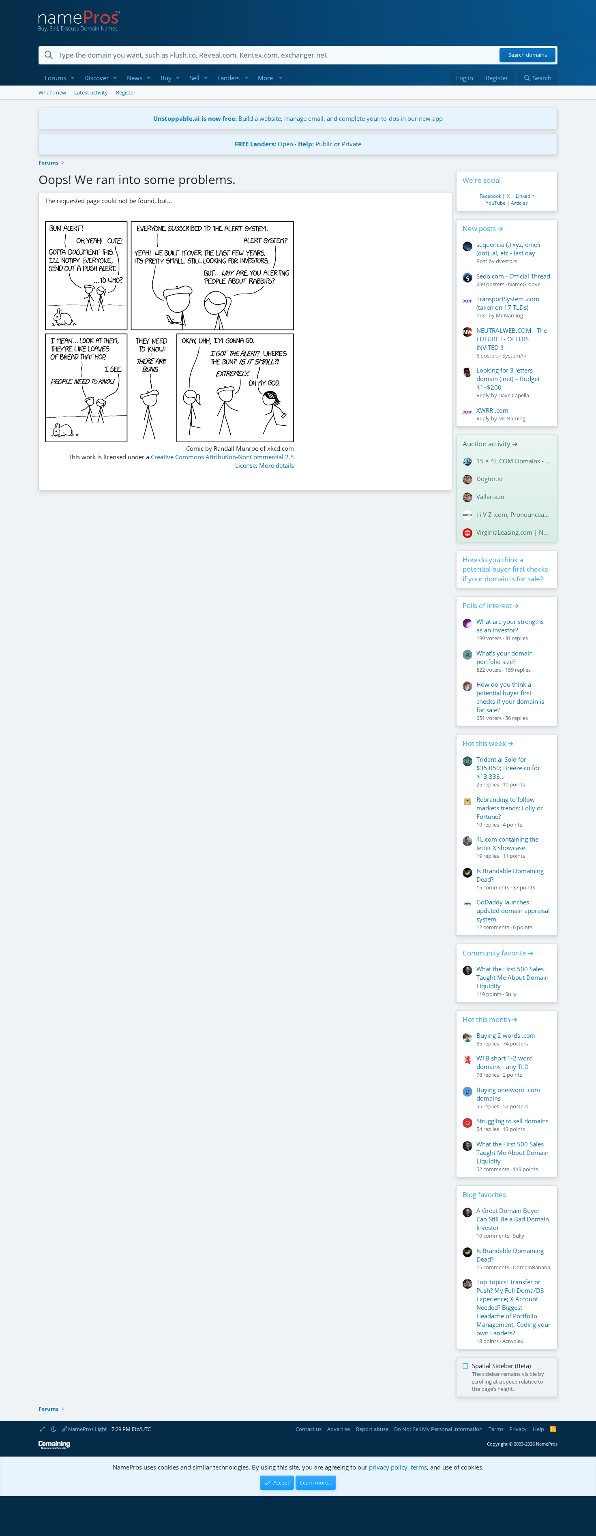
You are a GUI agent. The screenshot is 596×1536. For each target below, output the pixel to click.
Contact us (309, 1429)
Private (351, 144)
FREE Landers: (255, 144)
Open (285, 144)
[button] (72, 78)
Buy (166, 78)
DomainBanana (531, 1267)
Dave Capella (513, 395)
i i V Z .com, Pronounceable (513, 514)
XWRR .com (492, 410)
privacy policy (388, 1467)
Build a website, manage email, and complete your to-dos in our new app (298, 118)
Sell (194, 78)
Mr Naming (509, 315)
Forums (55, 78)
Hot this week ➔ (488, 743)
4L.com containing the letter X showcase (507, 843)
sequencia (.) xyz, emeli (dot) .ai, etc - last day (508, 248)
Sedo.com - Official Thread (513, 276)
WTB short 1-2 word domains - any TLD (504, 1062)
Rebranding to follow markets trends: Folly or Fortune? (509, 807)
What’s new (52, 92)
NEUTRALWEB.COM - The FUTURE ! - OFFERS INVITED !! (511, 338)
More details (276, 465)
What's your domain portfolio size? (504, 657)
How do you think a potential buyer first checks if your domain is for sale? (505, 569)
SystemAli (514, 355)
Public (323, 144)
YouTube (496, 202)
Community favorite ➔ (498, 953)
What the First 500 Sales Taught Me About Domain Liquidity (512, 977)
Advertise (338, 1429)
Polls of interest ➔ (491, 605)
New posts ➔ (483, 228)
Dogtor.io (489, 479)
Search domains (527, 55)
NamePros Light (87, 1429)
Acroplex (512, 1341)
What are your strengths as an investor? (510, 625)
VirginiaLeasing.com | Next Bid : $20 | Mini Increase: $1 (513, 532)
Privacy (518, 1429)
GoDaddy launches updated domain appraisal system (513, 910)
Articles (519, 202)
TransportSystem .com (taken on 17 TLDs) (507, 303)
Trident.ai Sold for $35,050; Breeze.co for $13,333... (508, 767)
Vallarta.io (490, 497)
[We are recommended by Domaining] (54, 1447)
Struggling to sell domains (512, 1121)
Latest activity (91, 92)
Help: (306, 144)
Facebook (490, 196)
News (134, 78)
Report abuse (372, 1429)
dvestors (506, 261)
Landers (228, 78)
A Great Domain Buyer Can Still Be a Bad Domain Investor (512, 1219)
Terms (496, 1429)
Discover (96, 78)
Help (538, 1429)
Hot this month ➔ (490, 1019)
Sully (511, 994)
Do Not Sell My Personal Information (438, 1429)
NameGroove (524, 284)
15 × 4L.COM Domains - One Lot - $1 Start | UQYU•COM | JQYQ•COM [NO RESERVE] (513, 461)
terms (419, 1467)
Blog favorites (484, 1194)
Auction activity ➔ (490, 443)
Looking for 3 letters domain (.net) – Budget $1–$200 (508, 378)
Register (125, 92)
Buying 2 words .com (506, 1035)
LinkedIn (525, 196)
